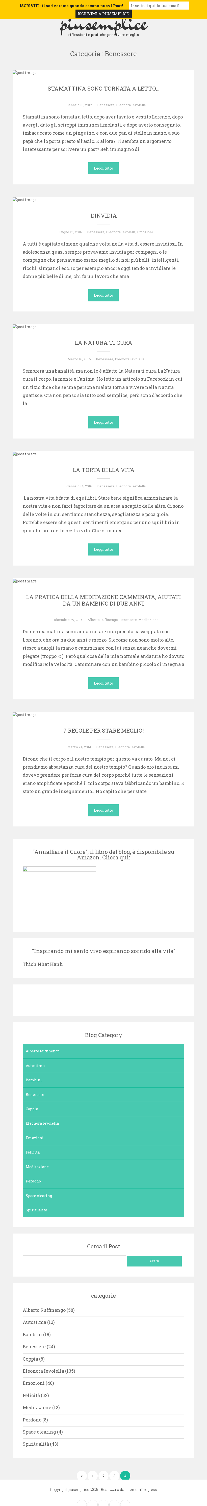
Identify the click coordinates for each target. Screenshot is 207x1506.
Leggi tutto (103, 168)
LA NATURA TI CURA (103, 342)
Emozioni (145, 232)
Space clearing (39, 1195)
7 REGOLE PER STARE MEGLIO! (103, 730)
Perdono (33, 1181)
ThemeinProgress (141, 1489)
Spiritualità (36, 1210)
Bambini (34, 1080)
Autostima (35, 1065)
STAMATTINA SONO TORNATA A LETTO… (104, 88)
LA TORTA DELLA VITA (104, 469)
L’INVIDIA (103, 215)
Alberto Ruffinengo (103, 619)
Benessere (106, 105)
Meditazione (148, 619)
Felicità (33, 1152)
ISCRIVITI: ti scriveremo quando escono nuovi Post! (71, 5)
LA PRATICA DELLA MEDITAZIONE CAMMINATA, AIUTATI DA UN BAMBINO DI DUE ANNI (103, 600)
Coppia (32, 1108)
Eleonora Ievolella (131, 105)
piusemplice (103, 22)
